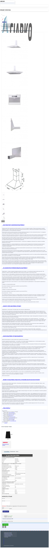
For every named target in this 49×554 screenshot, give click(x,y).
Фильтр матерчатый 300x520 (5, 445)
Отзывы (17, 451)
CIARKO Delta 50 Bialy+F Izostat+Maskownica (7, 26)
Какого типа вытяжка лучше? (12, 306)
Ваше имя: (3, 498)
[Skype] (3, 543)
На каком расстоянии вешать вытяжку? (15, 268)
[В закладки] (3, 447)
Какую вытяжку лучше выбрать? (13, 336)
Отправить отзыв (5, 511)
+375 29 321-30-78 (11, 418)
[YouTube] (3, 542)
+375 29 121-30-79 (12, 416)
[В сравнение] (4, 447)
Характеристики (12, 451)
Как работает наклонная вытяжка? (13, 225)
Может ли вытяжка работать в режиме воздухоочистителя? (21, 379)
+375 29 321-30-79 (11, 414)
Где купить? (6, 408)
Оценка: (3, 507)
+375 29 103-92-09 (11, 412)
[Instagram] (3, 540)
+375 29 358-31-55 (13, 420)
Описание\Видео (6, 451)
